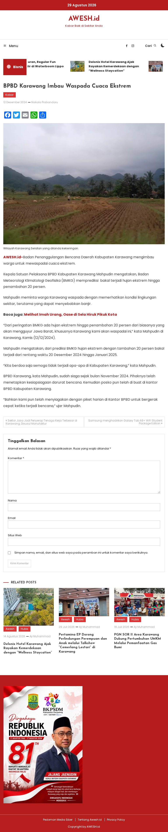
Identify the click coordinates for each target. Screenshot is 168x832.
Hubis (24, 629)
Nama (12, 500)
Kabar (9, 95)
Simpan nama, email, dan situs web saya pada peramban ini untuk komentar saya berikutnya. (81, 553)
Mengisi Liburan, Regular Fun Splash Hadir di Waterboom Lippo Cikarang (33, 66)
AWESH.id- (13, 257)
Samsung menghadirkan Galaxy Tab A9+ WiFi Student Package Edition (125, 422)
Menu (13, 46)
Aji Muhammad (40, 636)
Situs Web (15, 535)
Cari (148, 46)
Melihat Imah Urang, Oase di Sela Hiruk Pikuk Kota (70, 314)
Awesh (10, 629)
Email (12, 518)
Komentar (16, 458)
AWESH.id (84, 19)
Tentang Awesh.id (90, 819)
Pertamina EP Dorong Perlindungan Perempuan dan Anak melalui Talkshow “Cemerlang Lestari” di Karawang (83, 643)
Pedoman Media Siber (57, 819)
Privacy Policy (116, 819)
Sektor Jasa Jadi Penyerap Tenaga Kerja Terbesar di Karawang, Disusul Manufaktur (41, 422)
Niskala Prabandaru (44, 102)
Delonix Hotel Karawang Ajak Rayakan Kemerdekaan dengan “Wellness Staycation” (110, 66)
